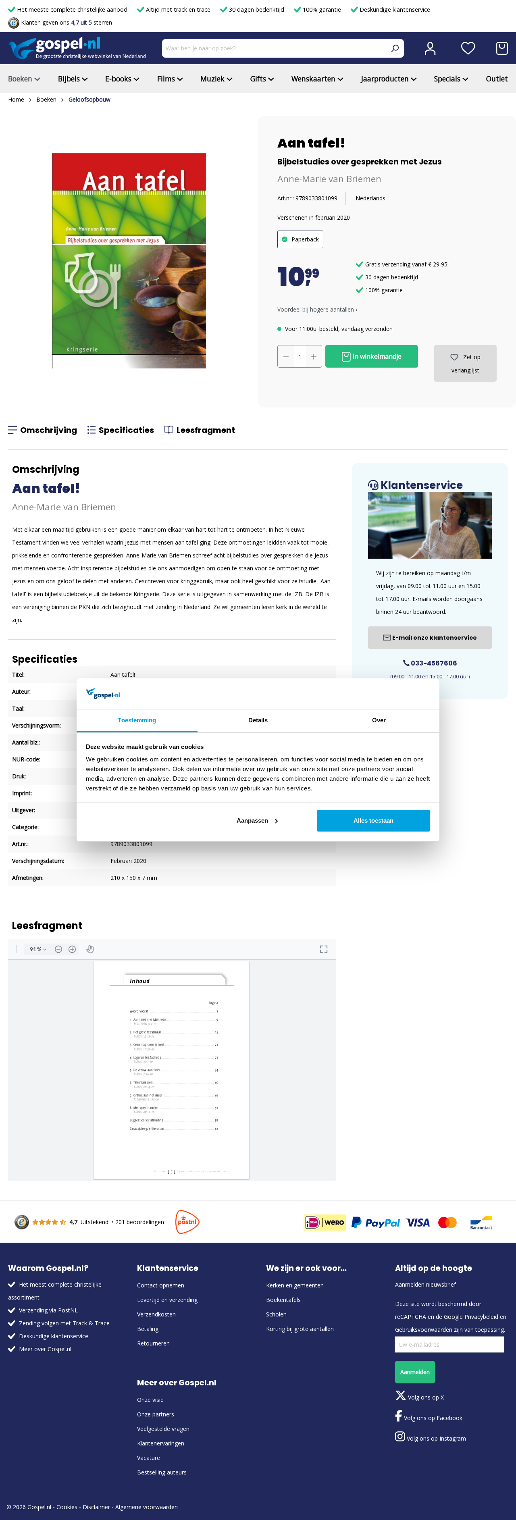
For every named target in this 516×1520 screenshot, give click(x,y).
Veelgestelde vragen (163, 1429)
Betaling (147, 1329)
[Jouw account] (430, 48)
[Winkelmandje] (502, 48)
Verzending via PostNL (48, 1310)
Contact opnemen (160, 1285)
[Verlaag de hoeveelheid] (285, 356)
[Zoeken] (394, 48)
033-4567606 (433, 663)
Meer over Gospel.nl (45, 1349)
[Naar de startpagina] (77, 48)
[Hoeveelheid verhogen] (314, 356)
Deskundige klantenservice (394, 9)
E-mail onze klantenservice (434, 638)
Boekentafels (283, 1300)
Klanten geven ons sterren (65, 22)
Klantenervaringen (160, 1443)
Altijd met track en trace (178, 9)
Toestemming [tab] (137, 720)
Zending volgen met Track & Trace (64, 1323)
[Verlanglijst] (468, 48)
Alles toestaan (373, 820)
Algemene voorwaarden (146, 1507)
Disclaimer (96, 1507)
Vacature (148, 1458)
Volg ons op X (425, 1397)
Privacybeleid (481, 1316)
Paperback (305, 239)
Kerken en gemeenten (295, 1285)
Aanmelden (415, 1372)
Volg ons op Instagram (435, 1438)
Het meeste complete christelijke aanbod (72, 9)
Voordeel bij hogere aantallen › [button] (317, 309)
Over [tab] (379, 720)
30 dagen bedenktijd (256, 9)
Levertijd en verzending (167, 1300)
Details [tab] (258, 720)
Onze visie (150, 1400)
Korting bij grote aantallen (300, 1329)
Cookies (66, 1507)
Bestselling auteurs (162, 1472)
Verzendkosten (156, 1314)
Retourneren (153, 1343)
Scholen (276, 1314)
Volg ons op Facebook (432, 1418)
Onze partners (155, 1414)
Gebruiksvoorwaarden (423, 1329)
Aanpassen (252, 820)
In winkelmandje (376, 356)
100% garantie (322, 9)
